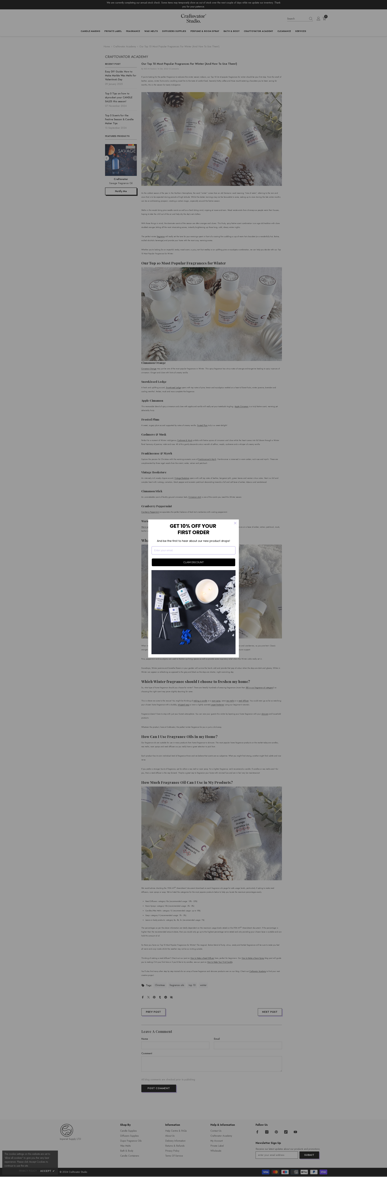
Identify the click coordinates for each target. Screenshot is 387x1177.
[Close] (235, 523)
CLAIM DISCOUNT (193, 562)
